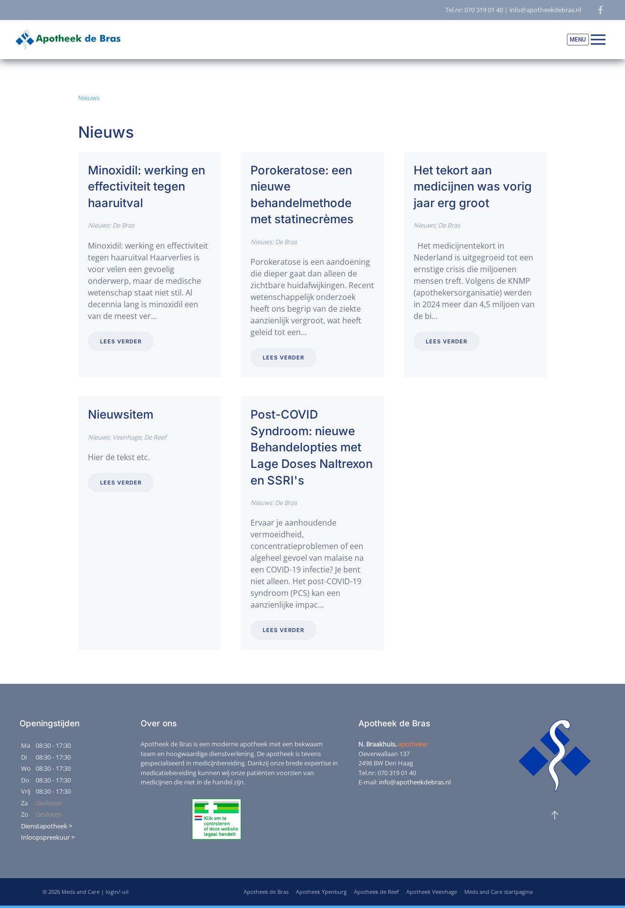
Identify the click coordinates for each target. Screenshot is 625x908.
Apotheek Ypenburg (321, 891)
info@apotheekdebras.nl (415, 782)
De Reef (155, 437)
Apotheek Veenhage (431, 891)
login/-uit (117, 891)
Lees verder (121, 341)
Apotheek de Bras (266, 891)
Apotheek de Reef (376, 891)
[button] (586, 39)
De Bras (123, 225)
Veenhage (126, 437)
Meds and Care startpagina (498, 891)
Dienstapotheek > (46, 826)
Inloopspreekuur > (48, 837)
